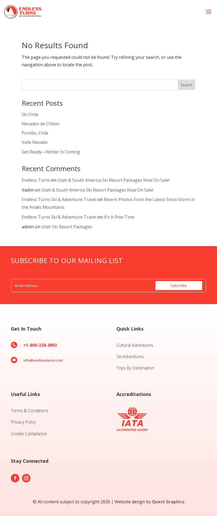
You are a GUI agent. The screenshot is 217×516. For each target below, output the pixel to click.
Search (186, 84)
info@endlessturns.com (43, 360)
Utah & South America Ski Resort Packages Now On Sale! (113, 180)
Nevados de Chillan (41, 124)
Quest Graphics (168, 502)
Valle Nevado (35, 142)
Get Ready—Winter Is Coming (51, 152)
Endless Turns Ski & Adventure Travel (59, 199)
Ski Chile (30, 114)
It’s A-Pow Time (119, 217)
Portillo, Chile (35, 133)
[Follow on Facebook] (15, 478)
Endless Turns (36, 180)
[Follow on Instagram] (26, 478)
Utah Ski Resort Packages (66, 227)
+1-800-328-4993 (40, 345)
